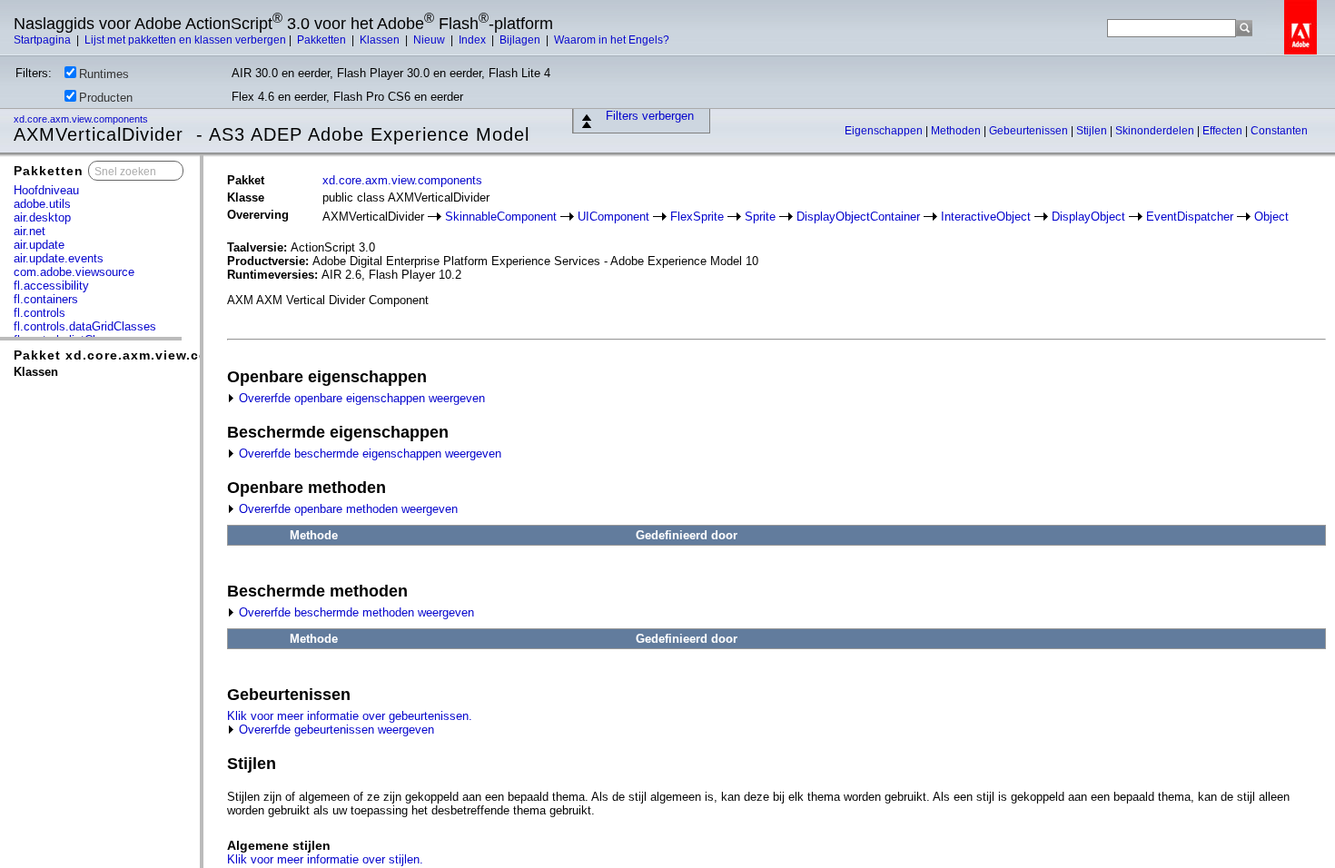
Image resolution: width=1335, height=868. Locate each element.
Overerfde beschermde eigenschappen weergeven (368, 453)
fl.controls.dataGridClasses (85, 326)
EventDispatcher (1189, 216)
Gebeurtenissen (1030, 130)
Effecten (1223, 130)
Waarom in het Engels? (611, 40)
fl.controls (39, 313)
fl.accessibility (51, 285)
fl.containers (46, 299)
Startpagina (44, 40)
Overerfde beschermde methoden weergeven (354, 612)
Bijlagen (521, 40)
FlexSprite (697, 216)
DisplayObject (1088, 216)
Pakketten (323, 40)
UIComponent (613, 216)
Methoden (957, 130)
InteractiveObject (986, 216)
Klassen (381, 40)
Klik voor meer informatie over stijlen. (325, 859)
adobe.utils (42, 204)
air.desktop (42, 217)
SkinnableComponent (501, 216)
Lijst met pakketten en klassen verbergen (185, 40)
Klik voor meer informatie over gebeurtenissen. (349, 716)
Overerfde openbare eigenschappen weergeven (360, 398)
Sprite (760, 216)
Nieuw (430, 40)
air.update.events (59, 258)
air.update (39, 245)
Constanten (1279, 130)
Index (474, 40)
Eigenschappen (885, 130)
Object (1271, 216)
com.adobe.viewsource (74, 272)
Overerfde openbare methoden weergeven (346, 509)
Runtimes (104, 74)
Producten (106, 97)
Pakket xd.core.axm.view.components (146, 355)
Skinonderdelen (1156, 130)
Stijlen (1093, 130)
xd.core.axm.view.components (82, 118)
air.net (29, 231)
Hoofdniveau (46, 190)
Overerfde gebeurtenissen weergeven (334, 729)
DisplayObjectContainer (858, 216)
